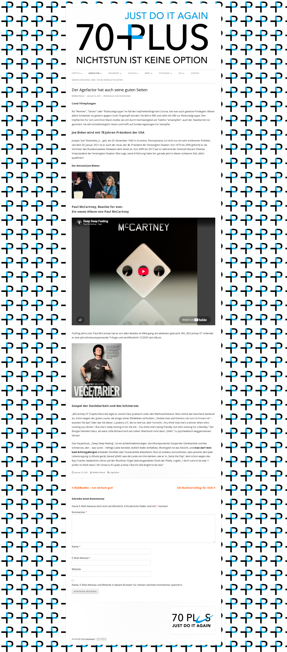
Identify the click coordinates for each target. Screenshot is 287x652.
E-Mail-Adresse (81, 558)
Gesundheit (113, 73)
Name (76, 546)
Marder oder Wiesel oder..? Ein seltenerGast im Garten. (97, 80)
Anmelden (101, 639)
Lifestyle (76, 73)
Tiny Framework (88, 639)
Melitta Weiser (78, 96)
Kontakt (195, 73)
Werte (147, 73)
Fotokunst (164, 73)
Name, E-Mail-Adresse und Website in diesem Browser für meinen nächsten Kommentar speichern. (127, 585)
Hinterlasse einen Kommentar (117, 96)
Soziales (132, 73)
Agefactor (93, 73)
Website (76, 569)
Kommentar (79, 512)
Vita (180, 73)
